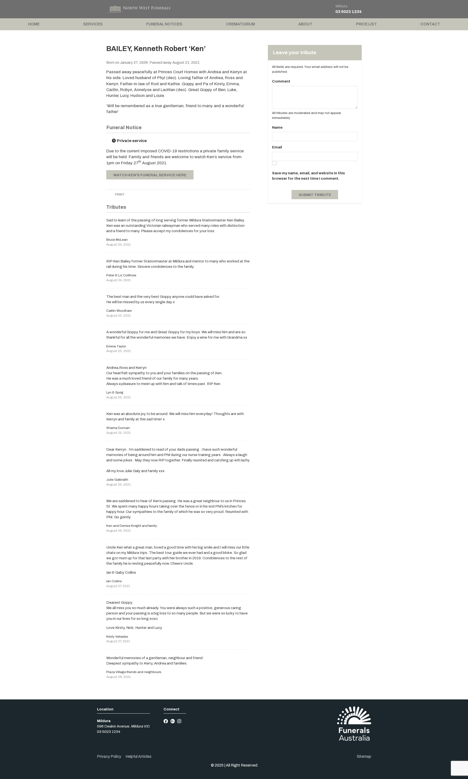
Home (33, 24)
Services (93, 24)
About (305, 24)
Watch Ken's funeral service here (149, 175)
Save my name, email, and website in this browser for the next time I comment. (308, 175)
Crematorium (240, 24)
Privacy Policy (109, 756)
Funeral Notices (164, 24)
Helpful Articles (138, 756)
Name (277, 127)
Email (277, 147)
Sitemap (364, 756)
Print (119, 194)
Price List (366, 24)
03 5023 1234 (348, 11)
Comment (281, 81)
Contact (430, 24)
